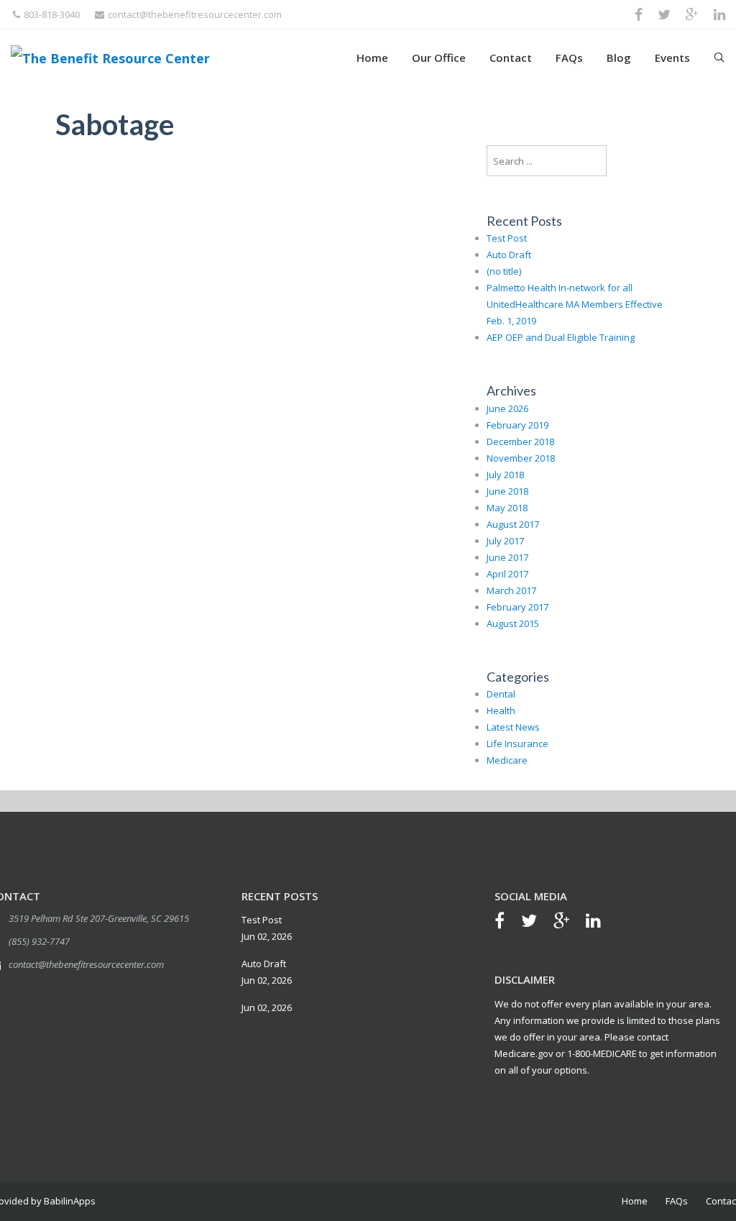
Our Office (439, 57)
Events (672, 57)
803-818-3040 (52, 14)
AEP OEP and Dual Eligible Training (561, 337)
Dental (501, 693)
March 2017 (511, 590)
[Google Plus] (568, 922)
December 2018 (520, 441)
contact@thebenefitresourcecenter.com (195, 14)
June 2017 (507, 557)
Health (501, 710)
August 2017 (513, 524)
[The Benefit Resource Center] (110, 56)
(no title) (504, 271)
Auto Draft (509, 254)
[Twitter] (536, 922)
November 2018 (521, 458)
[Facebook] (506, 922)
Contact (510, 57)
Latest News (513, 727)
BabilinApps (69, 1200)
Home (372, 57)
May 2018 (507, 507)
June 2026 (507, 408)
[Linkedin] (600, 922)
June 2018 (507, 491)
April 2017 (507, 573)
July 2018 (505, 474)
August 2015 (513, 623)
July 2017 (505, 540)
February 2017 (517, 606)
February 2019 (517, 425)
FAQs (569, 57)
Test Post (507, 238)
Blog (619, 57)
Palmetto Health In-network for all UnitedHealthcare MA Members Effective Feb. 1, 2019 (575, 304)
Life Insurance (517, 743)
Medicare (507, 760)
